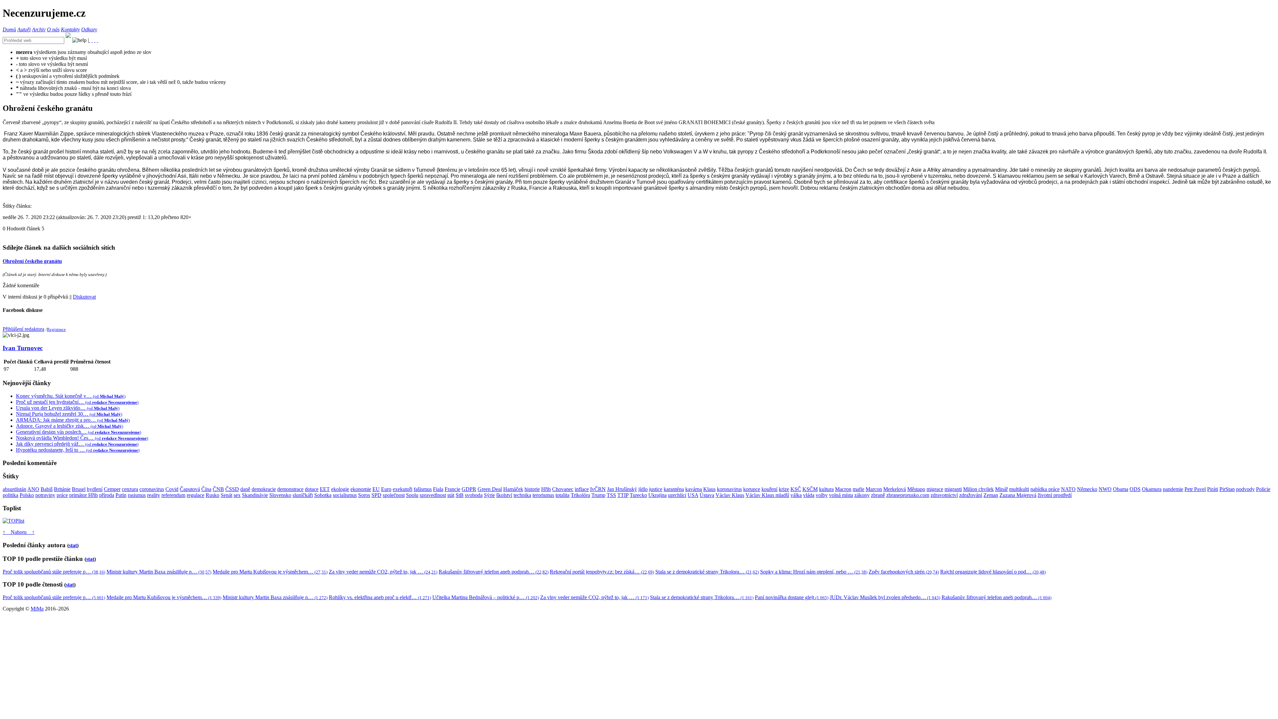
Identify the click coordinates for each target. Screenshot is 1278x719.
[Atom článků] (92, 40)
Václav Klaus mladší (767, 495)
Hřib (546, 489)
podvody (1245, 489)
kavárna (693, 489)
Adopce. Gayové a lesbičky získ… (69, 426)
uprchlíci (677, 495)
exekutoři (402, 489)
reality (153, 495)
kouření (769, 489)
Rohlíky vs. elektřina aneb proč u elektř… (380, 597)
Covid (171, 489)
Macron (843, 489)
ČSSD (232, 489)
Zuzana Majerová (1017, 495)
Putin (120, 495)
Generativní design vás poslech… (78, 432)
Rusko (212, 495)
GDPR (469, 489)
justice (655, 489)
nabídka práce (1045, 489)
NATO (1068, 489)
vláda (808, 495)
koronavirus (729, 489)
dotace (312, 489)
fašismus (423, 489)
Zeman (990, 495)
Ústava (707, 495)
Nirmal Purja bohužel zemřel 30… (69, 414)
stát (450, 495)
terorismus (543, 495)
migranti (953, 489)
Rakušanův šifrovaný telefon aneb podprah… (493, 572)
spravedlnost (433, 495)
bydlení (95, 489)
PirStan (1227, 489)
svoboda (474, 495)
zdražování (970, 495)
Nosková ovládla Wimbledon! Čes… (82, 438)
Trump (598, 495)
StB (460, 495)
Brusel (79, 489)
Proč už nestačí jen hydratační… (77, 402)
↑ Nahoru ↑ (19, 532)
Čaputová (190, 489)
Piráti (1212, 489)
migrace (935, 489)
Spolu (412, 495)
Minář (1001, 489)
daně (245, 489)
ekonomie (360, 489)
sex (237, 495)
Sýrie (489, 495)
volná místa (841, 495)
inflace (582, 489)
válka (796, 495)
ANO (33, 489)
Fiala (438, 489)
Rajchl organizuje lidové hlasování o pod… (993, 572)
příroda (106, 495)
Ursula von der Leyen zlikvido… (67, 408)
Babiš (47, 489)
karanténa (674, 489)
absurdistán (14, 489)
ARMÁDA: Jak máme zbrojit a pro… (73, 420)
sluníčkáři (303, 495)
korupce (751, 489)
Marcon (874, 489)
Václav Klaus (730, 495)
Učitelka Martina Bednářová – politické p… (485, 597)
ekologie (340, 489)
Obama (1120, 489)
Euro (386, 489)
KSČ (795, 489)
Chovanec (562, 489)
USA (693, 495)
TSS (611, 495)
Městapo (916, 489)
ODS (1135, 489)
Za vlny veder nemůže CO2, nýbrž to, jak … (383, 572)
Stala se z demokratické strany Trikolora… (707, 572)
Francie (452, 489)
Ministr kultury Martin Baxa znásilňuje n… (158, 572)
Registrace (56, 329)
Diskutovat (84, 297)
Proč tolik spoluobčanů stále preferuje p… (54, 572)
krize (784, 489)
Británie (62, 489)
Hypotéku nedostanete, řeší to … (77, 450)
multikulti (1019, 489)
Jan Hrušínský (622, 489)
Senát (226, 495)
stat (73, 545)
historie (532, 489)
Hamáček (513, 489)
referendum (173, 495)
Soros (364, 495)
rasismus (137, 495)
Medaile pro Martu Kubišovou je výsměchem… (270, 572)
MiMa (37, 608)
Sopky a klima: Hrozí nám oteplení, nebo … (813, 572)
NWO (1105, 489)
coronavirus (151, 489)
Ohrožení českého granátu (32, 261)
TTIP (622, 495)
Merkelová (894, 489)
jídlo (643, 489)
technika (522, 495)
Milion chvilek (978, 489)
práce (62, 495)
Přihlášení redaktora (23, 329)
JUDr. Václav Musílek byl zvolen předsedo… (885, 597)
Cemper (112, 489)
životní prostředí (1055, 495)
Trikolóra (580, 495)
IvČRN (598, 489)
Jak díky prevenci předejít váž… (77, 444)
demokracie (264, 489)
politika (10, 495)
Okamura (1152, 489)
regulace (195, 495)
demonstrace (290, 489)
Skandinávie (255, 495)
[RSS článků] (89, 40)
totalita (562, 495)
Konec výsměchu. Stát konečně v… (70, 396)
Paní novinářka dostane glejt (791, 597)
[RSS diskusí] (95, 40)
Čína (206, 489)
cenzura (130, 489)
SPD (376, 495)
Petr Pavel (1195, 489)
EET (325, 489)
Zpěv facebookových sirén (904, 572)
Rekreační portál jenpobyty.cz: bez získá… (602, 572)
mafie (858, 489)
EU (376, 489)
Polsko (27, 495)
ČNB (218, 489)
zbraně (878, 495)
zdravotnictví (944, 495)
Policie (1263, 489)
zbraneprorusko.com (907, 495)
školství (504, 495)
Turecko (638, 495)
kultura (826, 489)
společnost (394, 495)
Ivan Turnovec (23, 348)
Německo (1087, 489)
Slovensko (280, 495)
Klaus (709, 489)
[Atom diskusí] (97, 40)
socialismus (345, 495)
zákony (862, 495)
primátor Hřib (83, 495)
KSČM (810, 489)
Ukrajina (657, 495)
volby (822, 495)
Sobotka (322, 495)
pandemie (1173, 489)
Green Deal (490, 489)
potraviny (45, 495)
